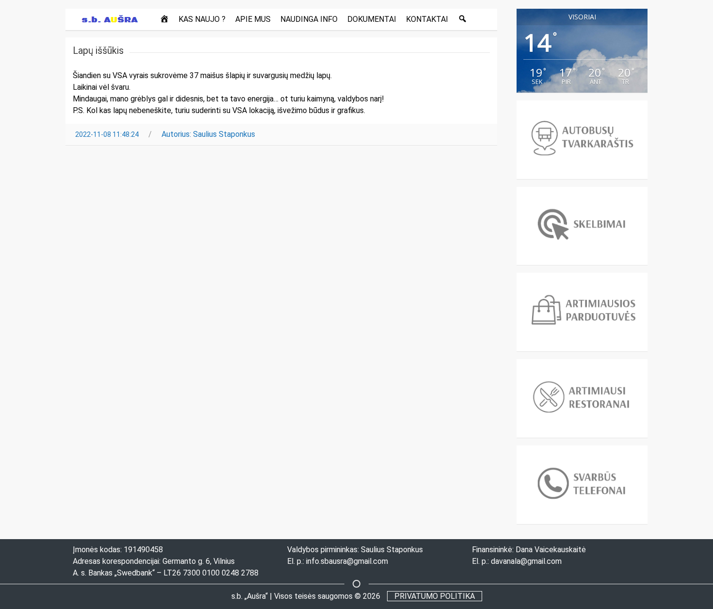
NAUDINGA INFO (309, 19)
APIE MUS (253, 19)
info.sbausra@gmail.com (347, 561)
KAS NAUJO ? (202, 19)
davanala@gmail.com (526, 561)
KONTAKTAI (427, 19)
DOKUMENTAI (371, 19)
